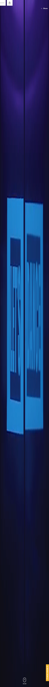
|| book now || (47, 672)
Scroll (24, 684)
